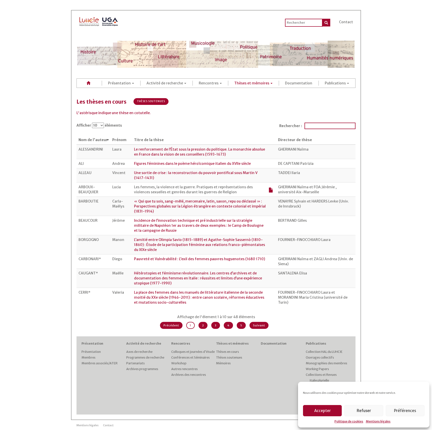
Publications (335, 83)
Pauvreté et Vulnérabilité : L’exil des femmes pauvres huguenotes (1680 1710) (199, 259)
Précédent (171, 325)
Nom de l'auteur (93, 140)
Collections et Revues (321, 375)
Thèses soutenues (151, 101)
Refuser (364, 410)
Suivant (259, 325)
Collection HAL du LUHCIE (324, 352)
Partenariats (135, 363)
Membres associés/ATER (100, 363)
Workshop (178, 363)
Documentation (298, 83)
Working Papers (317, 369)
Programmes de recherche (145, 357)
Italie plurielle (319, 380)
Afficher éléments (99, 125)
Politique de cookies (348, 421)
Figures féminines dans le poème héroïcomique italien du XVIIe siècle (192, 163)
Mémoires (223, 363)
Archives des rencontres (188, 375)
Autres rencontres (184, 369)
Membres (89, 357)
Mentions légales (378, 421)
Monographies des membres (326, 363)
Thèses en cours (227, 352)
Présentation (120, 83)
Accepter (322, 410)
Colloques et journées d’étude (193, 352)
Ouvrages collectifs (320, 357)
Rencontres (209, 83)
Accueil (89, 83)
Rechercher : (290, 126)
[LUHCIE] (98, 20)
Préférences (405, 410)
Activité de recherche (165, 83)
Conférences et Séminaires (190, 357)
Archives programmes (142, 369)
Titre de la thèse (149, 140)
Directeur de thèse (295, 140)
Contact (346, 22)
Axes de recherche (139, 352)
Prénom (119, 140)
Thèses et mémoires (252, 83)
